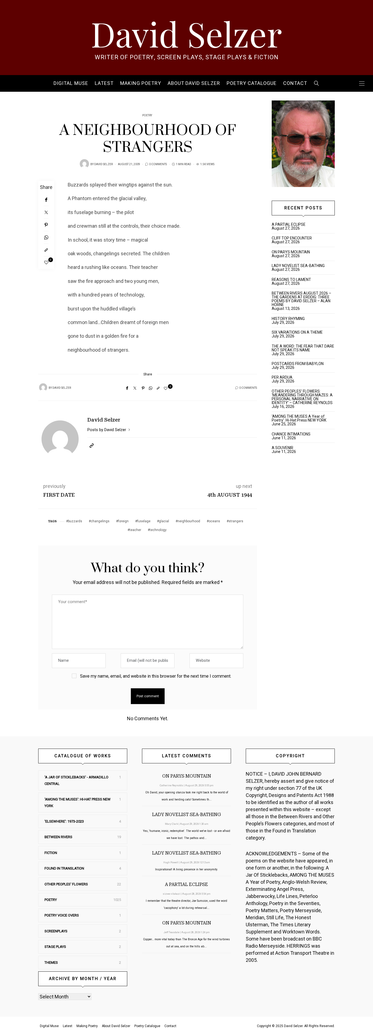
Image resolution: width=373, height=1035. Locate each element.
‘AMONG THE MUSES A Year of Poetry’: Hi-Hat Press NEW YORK (299, 418)
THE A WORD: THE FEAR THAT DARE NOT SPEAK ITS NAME (303, 348)
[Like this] (46, 262)
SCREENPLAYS (56, 931)
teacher (135, 530)
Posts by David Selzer (107, 429)
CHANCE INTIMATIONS (291, 434)
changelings (100, 521)
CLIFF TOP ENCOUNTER (292, 238)
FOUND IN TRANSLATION (64, 868)
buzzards (75, 521)
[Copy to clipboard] (46, 250)
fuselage (143, 521)
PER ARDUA (282, 377)
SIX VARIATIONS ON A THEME (297, 332)
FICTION (51, 853)
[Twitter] (46, 212)
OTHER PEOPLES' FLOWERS (66, 884)
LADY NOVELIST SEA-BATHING (298, 265)
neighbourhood (188, 521)
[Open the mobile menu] (362, 83)
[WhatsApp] (46, 237)
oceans (214, 521)
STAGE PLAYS (55, 947)
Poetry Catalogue (252, 83)
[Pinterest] (46, 225)
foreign (123, 521)
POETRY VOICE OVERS (62, 915)
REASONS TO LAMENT (291, 279)
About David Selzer (194, 83)
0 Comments (158, 164)
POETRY (147, 115)
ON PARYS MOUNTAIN (291, 252)
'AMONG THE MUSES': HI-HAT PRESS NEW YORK (78, 802)
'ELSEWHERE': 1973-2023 (64, 821)
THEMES (51, 962)
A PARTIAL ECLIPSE (289, 224)
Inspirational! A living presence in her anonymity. (186, 869)
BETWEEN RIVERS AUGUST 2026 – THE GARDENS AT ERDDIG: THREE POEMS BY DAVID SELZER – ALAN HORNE (301, 299)
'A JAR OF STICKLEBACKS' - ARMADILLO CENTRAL (76, 780)
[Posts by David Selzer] (84, 163)
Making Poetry (140, 83)
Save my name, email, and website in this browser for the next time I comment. (155, 676)
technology (158, 530)
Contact (295, 83)
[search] (316, 83)
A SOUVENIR (282, 448)
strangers (236, 521)
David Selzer (186, 33)
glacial (164, 521)
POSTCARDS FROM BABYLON (298, 363)
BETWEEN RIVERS (58, 837)
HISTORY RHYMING (288, 318)
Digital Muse (71, 83)
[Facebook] (46, 200)
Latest (104, 83)
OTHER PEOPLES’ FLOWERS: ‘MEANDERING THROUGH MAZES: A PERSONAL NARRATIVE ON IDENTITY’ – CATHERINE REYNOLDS (302, 397)
